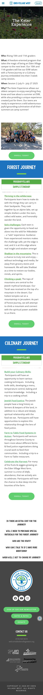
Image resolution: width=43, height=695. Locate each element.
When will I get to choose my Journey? (21, 557)
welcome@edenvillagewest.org (21, 641)
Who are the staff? (21, 541)
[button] (3, 3)
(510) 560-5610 (22, 639)
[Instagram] (27, 598)
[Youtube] (21, 598)
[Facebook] (15, 598)
